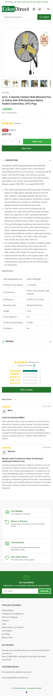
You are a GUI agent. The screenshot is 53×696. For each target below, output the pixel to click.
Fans (4, 624)
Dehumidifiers (8, 610)
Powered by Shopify (34, 688)
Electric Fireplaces (10, 617)
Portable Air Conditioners (13, 614)
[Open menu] (48, 9)
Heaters (5, 620)
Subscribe (44, 591)
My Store (5, 93)
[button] (7, 123)
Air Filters (6, 634)
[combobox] (26, 17)
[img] (6, 407)
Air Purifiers (7, 631)
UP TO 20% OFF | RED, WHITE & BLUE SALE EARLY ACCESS (26, 2)
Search (46, 17)
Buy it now (26, 148)
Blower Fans (7, 637)
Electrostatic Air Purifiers (13, 627)
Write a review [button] (26, 390)
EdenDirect (22, 688)
